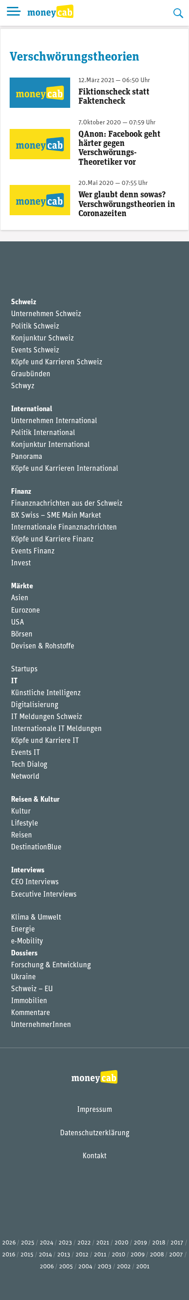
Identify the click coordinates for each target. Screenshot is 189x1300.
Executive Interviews (44, 894)
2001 (143, 1267)
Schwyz (22, 386)
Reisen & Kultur (35, 799)
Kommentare (30, 1013)
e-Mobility (27, 941)
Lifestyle (24, 823)
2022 (84, 1243)
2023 (65, 1243)
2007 (176, 1255)
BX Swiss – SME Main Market (56, 515)
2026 (9, 1243)
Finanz (21, 492)
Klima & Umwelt (36, 917)
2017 (177, 1243)
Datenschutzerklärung (94, 1133)
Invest (21, 563)
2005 (66, 1267)
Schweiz (23, 302)
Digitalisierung (34, 705)
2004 (85, 1267)
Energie (23, 929)
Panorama (26, 457)
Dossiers (24, 953)
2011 (100, 1255)
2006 (47, 1267)
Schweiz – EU (32, 989)
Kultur (21, 811)
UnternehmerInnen (41, 1025)
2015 (27, 1255)
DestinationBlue (36, 847)
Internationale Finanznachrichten (64, 527)
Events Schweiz (35, 350)
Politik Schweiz (35, 326)
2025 (27, 1243)
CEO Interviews (35, 882)
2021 (102, 1243)
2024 (46, 1243)
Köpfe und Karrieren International (64, 469)
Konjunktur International (50, 445)
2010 (118, 1255)
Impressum (94, 1110)
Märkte (22, 586)
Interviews (27, 870)
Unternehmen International (54, 421)
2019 (140, 1243)
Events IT (25, 753)
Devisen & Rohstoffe (42, 646)
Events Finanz (33, 551)
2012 (82, 1255)
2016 (8, 1255)
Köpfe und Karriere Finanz (52, 539)
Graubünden (30, 374)
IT (14, 681)
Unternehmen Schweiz (46, 314)
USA (17, 622)
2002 (124, 1267)
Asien (19, 598)
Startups (24, 669)
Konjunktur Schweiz (42, 338)
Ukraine (23, 977)
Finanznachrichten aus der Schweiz (66, 504)
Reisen (21, 835)
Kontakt (94, 1156)
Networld (25, 777)
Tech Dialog (29, 765)
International (31, 409)
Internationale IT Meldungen (56, 729)
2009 (138, 1255)
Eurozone (25, 610)
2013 (63, 1255)
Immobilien (29, 1001)
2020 (121, 1243)
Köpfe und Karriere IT (45, 741)
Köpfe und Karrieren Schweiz (56, 362)
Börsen (22, 634)
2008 (157, 1255)
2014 (45, 1255)
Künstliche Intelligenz (46, 693)
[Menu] (14, 13)
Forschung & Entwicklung (51, 965)
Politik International (43, 433)
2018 (158, 1243)
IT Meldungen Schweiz (46, 717)
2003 (104, 1267)
